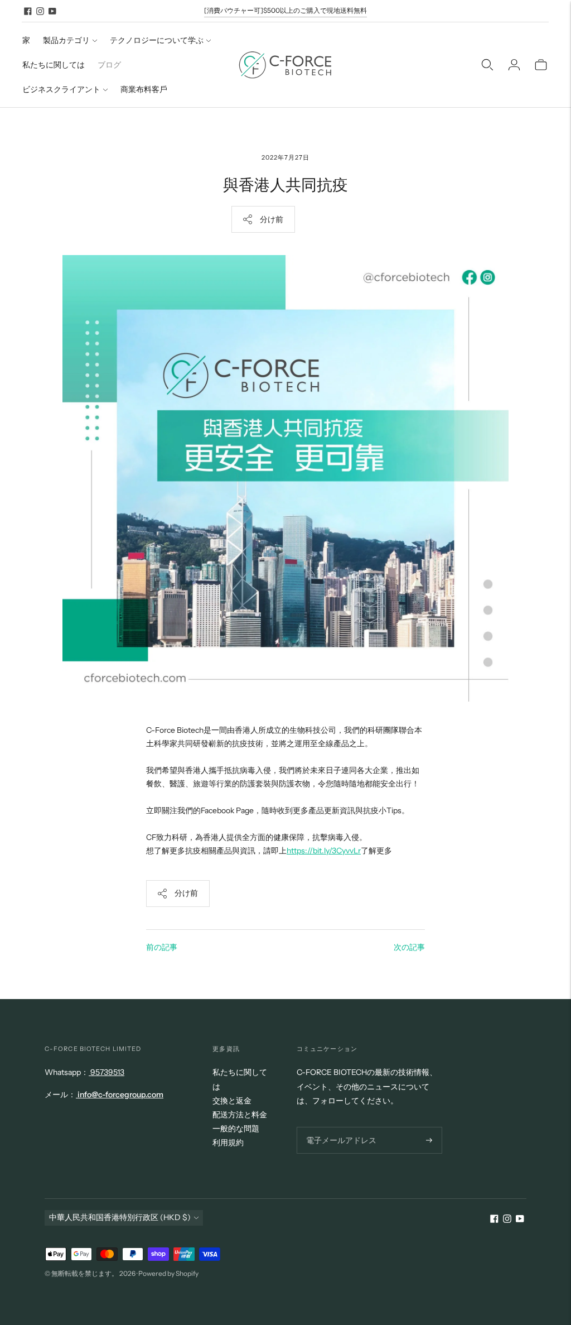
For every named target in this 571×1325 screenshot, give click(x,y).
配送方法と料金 (239, 1115)
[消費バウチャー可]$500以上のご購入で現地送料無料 (285, 10)
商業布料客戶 (143, 89)
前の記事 (161, 947)
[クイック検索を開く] (487, 64)
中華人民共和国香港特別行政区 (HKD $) (120, 1217)
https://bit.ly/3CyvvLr (324, 851)
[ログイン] (514, 64)
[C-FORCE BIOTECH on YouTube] (52, 11)
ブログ (109, 65)
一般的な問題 (235, 1129)
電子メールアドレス (338, 1126)
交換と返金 (231, 1101)
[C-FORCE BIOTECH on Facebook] (28, 11)
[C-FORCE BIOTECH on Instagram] (40, 11)
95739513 (106, 1072)
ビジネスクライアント (61, 89)
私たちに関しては (53, 65)
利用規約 (228, 1142)
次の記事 (409, 947)
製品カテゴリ (66, 40)
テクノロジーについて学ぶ (157, 40)
